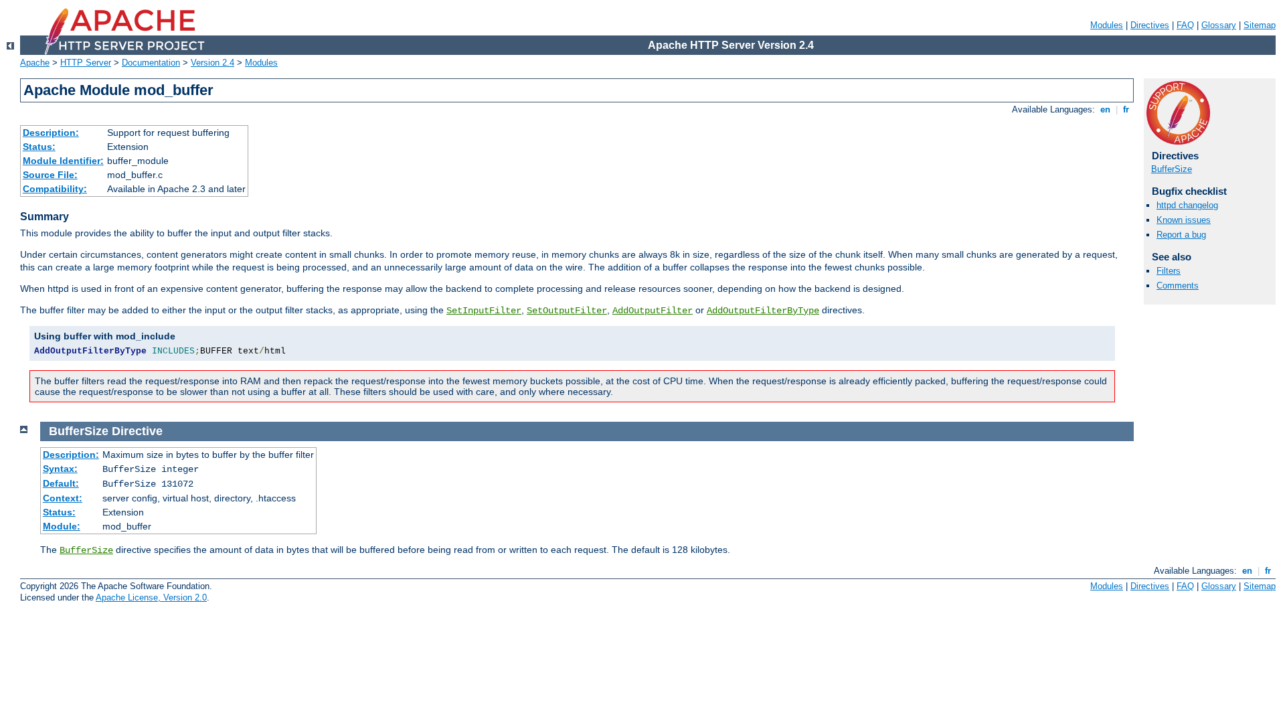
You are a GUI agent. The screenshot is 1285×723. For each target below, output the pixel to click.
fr (1126, 109)
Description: (51, 132)
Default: (61, 483)
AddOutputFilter (652, 310)
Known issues (1183, 220)
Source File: (50, 174)
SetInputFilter (483, 310)
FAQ (1185, 25)
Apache (35, 63)
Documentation (151, 63)
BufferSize (1171, 169)
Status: (39, 146)
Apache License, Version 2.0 (151, 597)
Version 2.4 (212, 63)
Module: (61, 526)
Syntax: (60, 468)
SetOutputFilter (567, 310)
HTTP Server (85, 63)
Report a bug (1181, 235)
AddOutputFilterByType (763, 310)
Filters (1168, 271)
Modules (1106, 25)
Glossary (1218, 25)
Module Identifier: (63, 160)
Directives (1149, 25)
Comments (1177, 285)
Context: (62, 498)
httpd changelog (1187, 205)
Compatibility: (55, 188)
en (1105, 109)
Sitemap (1260, 25)
